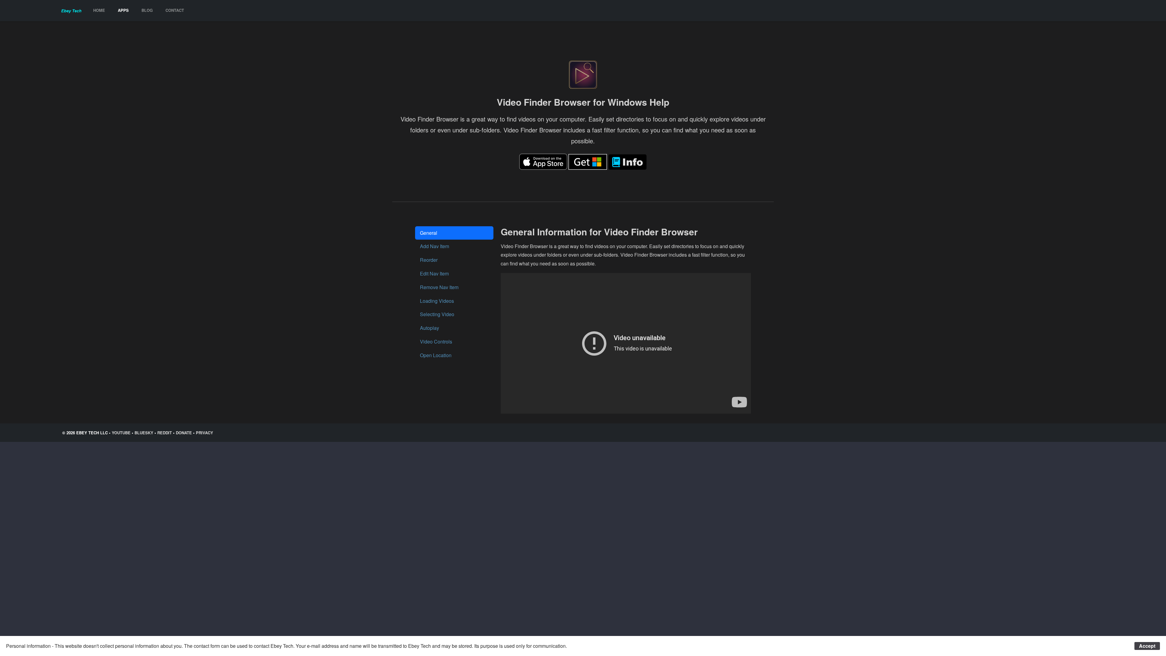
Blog (147, 10)
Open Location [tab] (436, 355)
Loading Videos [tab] (437, 300)
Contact (174, 10)
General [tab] (428, 232)
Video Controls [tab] (436, 341)
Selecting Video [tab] (437, 314)
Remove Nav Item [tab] (439, 287)
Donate (184, 433)
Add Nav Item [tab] (434, 246)
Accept (1147, 645)
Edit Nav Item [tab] (434, 273)
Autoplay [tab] (429, 327)
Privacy (204, 433)
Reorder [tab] (429, 259)
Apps (123, 10)
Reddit (164, 433)
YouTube (121, 433)
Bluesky (144, 433)
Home (99, 10)
